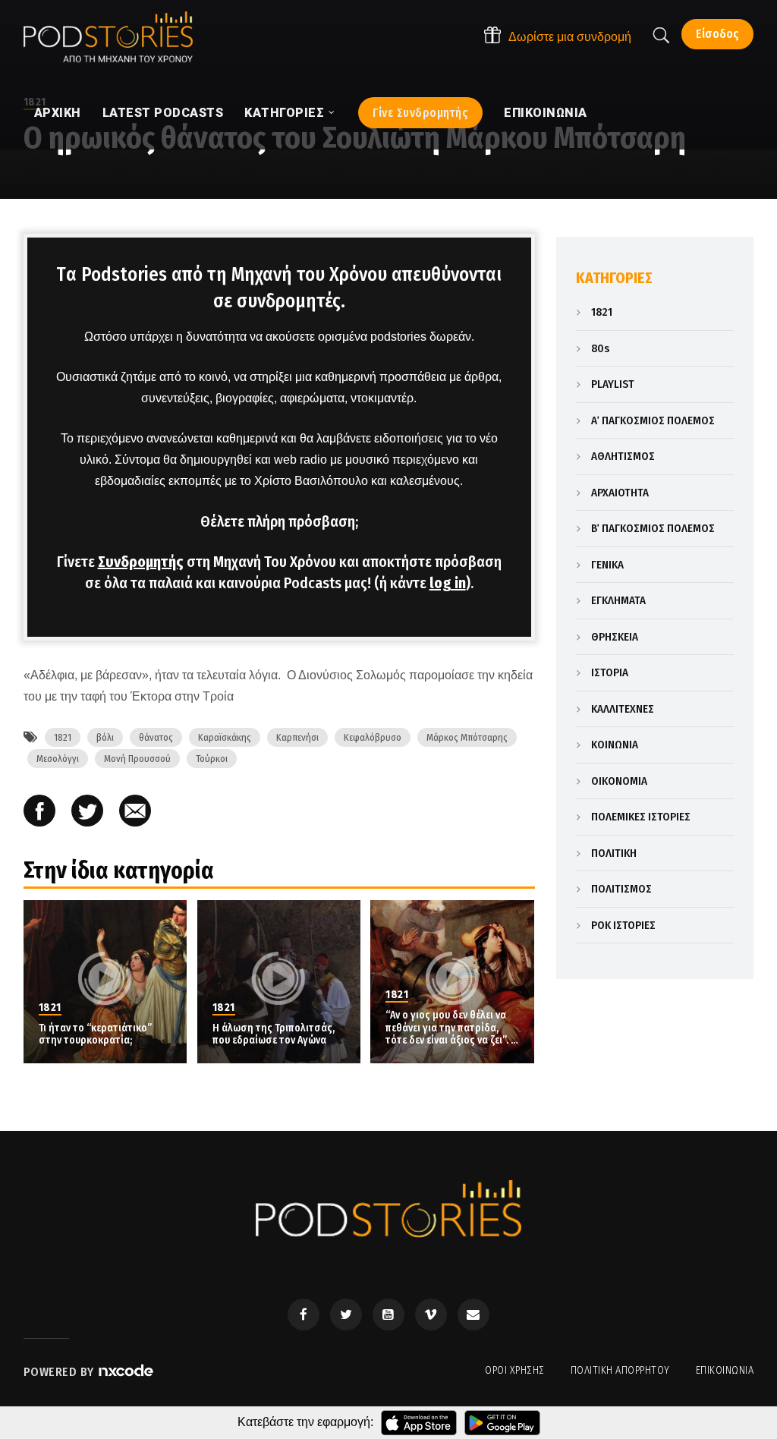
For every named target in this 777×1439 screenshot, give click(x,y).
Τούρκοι (212, 758)
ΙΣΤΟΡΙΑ (609, 672)
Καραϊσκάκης (224, 737)
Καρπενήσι (297, 737)
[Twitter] (346, 1314)
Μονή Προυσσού (137, 758)
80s (600, 348)
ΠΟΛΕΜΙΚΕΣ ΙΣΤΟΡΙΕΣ (640, 816)
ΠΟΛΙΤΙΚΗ (614, 853)
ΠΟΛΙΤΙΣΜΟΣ (621, 889)
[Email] (135, 812)
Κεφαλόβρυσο (372, 737)
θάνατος (156, 737)
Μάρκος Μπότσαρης (467, 737)
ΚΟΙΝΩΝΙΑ (614, 744)
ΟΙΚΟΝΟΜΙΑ (619, 781)
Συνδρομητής (141, 562)
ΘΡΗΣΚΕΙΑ (614, 637)
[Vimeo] (431, 1314)
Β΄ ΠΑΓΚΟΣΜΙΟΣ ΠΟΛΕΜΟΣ (653, 528)
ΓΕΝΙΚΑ (607, 565)
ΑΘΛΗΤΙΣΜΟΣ (623, 456)
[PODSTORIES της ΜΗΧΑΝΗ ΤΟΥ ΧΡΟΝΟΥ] (108, 37)
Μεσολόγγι (57, 758)
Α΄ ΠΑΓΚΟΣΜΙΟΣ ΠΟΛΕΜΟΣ (653, 420)
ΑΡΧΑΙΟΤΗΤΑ (620, 492)
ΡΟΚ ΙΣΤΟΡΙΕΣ (623, 925)
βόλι (105, 737)
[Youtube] (388, 1314)
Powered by (61, 1372)
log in (447, 583)
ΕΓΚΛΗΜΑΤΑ (618, 600)
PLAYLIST (612, 384)
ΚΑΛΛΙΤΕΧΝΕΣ (622, 709)
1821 (62, 737)
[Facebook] (303, 1314)
